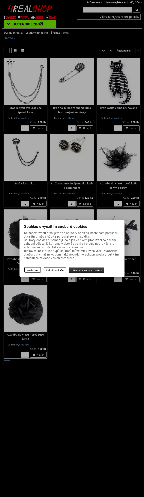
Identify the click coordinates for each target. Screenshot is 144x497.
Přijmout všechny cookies (87, 270)
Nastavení (32, 270)
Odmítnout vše (55, 270)
